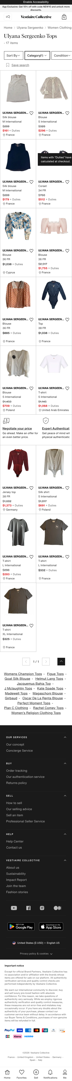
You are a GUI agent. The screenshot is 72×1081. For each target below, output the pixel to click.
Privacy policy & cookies (34, 953)
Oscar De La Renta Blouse (42, 698)
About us (12, 867)
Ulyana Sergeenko (30, 27)
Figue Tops (55, 674)
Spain (33, 1060)
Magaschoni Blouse (48, 693)
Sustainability (16, 873)
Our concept (15, 744)
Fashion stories (17, 892)
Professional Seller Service (25, 821)
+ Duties (14, 130)
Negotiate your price (17, 428)
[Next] (46, 661)
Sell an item (14, 815)
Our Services (16, 737)
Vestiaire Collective (23, 860)
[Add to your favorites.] (31, 113)
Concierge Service (19, 750)
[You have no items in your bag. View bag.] (64, 16)
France (11, 1057)
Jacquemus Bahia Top (34, 683)
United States (43, 1057)
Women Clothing (60, 27)
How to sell (14, 803)
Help (9, 834)
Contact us (14, 847)
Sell (9, 796)
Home (8, 27)
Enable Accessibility (36, 2)
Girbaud (11, 698)
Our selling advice (19, 809)
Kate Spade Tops (50, 688)
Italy (40, 1060)
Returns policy (16, 782)
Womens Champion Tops (23, 674)
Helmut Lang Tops (49, 678)
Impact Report (16, 879)
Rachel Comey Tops (48, 708)
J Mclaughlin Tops (18, 688)
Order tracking (16, 770)
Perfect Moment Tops (33, 703)
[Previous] (26, 661)
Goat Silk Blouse (17, 678)
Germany (57, 1057)
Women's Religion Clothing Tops (36, 713)
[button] (64, 16)
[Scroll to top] (61, 661)
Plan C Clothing (16, 708)
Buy (9, 763)
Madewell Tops (16, 693)
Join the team (16, 886)
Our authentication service (25, 776)
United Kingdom (25, 1057)
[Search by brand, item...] (8, 16)
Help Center (14, 841)
